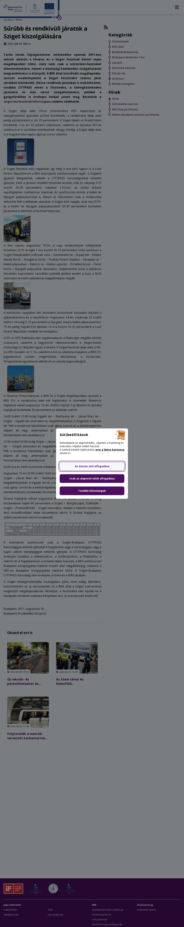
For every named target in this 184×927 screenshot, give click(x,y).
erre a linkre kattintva (109, 449)
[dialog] (92, 463)
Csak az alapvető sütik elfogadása (92, 478)
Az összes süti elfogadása (92, 466)
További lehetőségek (92, 490)
